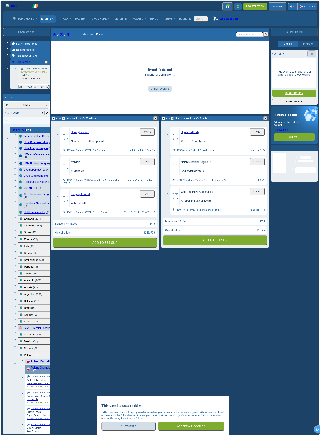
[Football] (61, 34)
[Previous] (46, 62)
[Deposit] (238, 6)
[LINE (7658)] (54, 34)
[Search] (266, 34)
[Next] (63, 118)
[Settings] (292, 6)
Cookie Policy (134, 418)
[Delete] (155, 118)
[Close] (315, 151)
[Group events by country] (46, 113)
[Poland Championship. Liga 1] (68, 34)
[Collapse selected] (42, 113)
